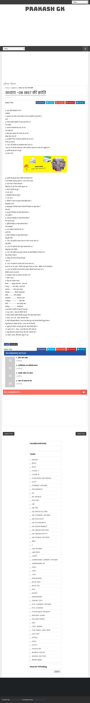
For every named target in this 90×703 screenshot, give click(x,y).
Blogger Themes (39, 700)
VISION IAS (36, 649)
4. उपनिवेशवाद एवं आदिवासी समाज (27, 365)
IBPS (34, 541)
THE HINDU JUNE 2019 (41, 630)
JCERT (34, 556)
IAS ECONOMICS (39, 523)
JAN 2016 (36, 552)
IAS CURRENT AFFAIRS (41, 515)
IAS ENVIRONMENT (39, 526)
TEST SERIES (37, 626)
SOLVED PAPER (38, 619)
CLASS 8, (10, 98)
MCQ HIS (36, 586)
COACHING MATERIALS (41, 478)
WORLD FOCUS (38, 652)
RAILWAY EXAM (38, 615)
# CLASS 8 (13, 344)
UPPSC (35, 638)
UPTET (34, 645)
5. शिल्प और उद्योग (22, 358)
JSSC (34, 571)
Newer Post (8, 434)
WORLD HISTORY (39, 656)
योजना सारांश (37, 660)
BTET (34, 467)
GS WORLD (36, 497)
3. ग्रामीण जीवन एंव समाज (24, 373)
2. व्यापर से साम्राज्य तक (24, 381)
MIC (33, 589)
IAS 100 (35, 508)
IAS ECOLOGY (38, 519)
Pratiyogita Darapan (41, 612)
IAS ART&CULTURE (40, 511)
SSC (33, 623)
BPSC (34, 463)
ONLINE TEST (37, 600)
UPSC (34, 641)
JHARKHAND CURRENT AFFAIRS (45, 560)
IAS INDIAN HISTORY (40, 530)
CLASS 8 (13, 88)
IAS (33, 504)
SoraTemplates (15, 700)
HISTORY (36, 500)
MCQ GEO (36, 582)
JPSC (34, 567)
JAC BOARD (37, 549)
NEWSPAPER (37, 597)
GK (33, 493)
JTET (34, 574)
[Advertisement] (45, 29)
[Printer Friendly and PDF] (9, 84)
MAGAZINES (37, 578)
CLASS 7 (35, 471)
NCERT (35, 593)
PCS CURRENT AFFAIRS (41, 604)
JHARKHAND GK (38, 563)
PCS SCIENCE (37, 608)
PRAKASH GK (45, 9)
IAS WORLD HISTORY (41, 537)
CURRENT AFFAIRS (39, 485)
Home (7, 88)
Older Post (81, 434)
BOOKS (35, 460)
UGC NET (36, 634)
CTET (34, 482)
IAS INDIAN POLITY (40, 534)
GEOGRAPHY (37, 489)
